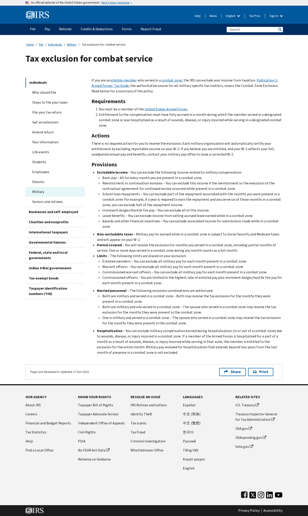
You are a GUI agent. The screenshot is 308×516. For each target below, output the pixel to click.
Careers (31, 414)
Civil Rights (87, 432)
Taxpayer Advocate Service (98, 414)
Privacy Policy (249, 510)
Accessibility (273, 510)
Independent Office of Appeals (101, 423)
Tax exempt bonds (44, 278)
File (41, 44)
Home (30, 44)
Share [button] (236, 371)
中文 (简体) (191, 414)
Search (280, 29)
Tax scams (138, 423)
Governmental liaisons (47, 242)
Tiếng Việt (191, 450)
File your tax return (47, 112)
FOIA (81, 441)
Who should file (44, 92)
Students (39, 162)
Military (72, 44)
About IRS (33, 405)
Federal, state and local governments (48, 255)
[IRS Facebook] (244, 494)
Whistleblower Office (147, 450)
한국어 (188, 432)
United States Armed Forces (166, 109)
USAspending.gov (248, 437)
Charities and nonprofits (49, 222)
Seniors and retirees (47, 201)
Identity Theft (141, 414)
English (231, 16)
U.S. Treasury (245, 405)
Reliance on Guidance (94, 459)
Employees (40, 172)
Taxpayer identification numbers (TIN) (48, 291)
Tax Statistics (35, 432)
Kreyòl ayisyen (194, 459)
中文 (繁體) (191, 423)
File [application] (33, 29)
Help (198, 16)
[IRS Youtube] (279, 494)
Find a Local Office (39, 450)
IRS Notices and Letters (149, 405)
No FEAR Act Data (91, 450)
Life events (40, 152)
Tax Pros (254, 16)
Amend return (43, 132)
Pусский (189, 441)
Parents (38, 181)
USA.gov (241, 428)
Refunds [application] (65, 29)
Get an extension (45, 122)
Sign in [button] (274, 16)
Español (189, 405)
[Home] (37, 13)
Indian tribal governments (50, 268)
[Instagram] (261, 494)
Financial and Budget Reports (48, 423)
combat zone (171, 80)
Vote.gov (242, 446)
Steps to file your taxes (50, 102)
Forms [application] (127, 29)
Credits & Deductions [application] (97, 29)
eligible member (124, 80)
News (213, 16)
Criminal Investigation (148, 441)
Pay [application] (47, 29)
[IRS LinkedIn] (269, 494)
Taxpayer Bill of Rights (95, 405)
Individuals (55, 44)
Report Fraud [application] (151, 29)
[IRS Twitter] (252, 494)
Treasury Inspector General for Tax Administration (256, 417)
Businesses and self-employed (53, 211)
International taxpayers (48, 232)
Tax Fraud (138, 432)
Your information (45, 142)
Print (263, 371)
